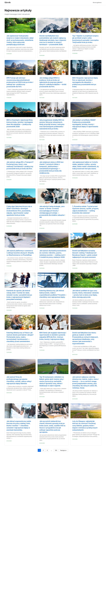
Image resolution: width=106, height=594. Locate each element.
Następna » (63, 450)
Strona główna (97, 2)
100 (56, 450)
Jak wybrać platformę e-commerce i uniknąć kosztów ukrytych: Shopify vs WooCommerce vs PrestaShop (20, 253)
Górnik (8, 2)
